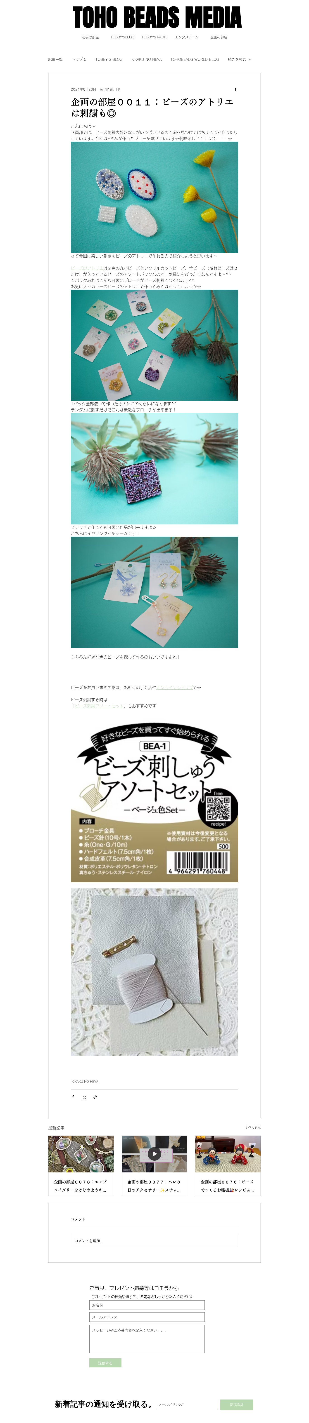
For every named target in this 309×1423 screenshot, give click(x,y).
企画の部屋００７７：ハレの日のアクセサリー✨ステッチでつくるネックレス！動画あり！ (154, 1187)
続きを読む (237, 59)
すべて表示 (253, 1127)
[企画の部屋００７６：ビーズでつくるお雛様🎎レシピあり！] (228, 1154)
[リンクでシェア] (95, 1097)
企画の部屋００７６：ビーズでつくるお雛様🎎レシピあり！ (227, 1187)
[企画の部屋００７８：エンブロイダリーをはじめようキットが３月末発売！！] (81, 1154)
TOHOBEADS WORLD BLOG (195, 59)
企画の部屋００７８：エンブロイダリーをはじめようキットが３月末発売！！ (80, 1187)
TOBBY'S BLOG (108, 59)
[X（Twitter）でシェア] (84, 1097)
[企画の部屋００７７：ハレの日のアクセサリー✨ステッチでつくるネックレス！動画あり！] (154, 1154)
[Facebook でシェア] (73, 1097)
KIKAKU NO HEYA (146, 59)
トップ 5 (79, 59)
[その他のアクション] (235, 89)
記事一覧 (55, 59)
